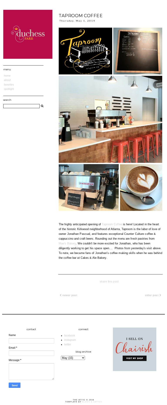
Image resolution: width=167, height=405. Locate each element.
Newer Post (69, 295)
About (7, 80)
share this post (109, 281)
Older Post (152, 295)
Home (7, 75)
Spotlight (9, 89)
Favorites (9, 84)
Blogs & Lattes (92, 402)
